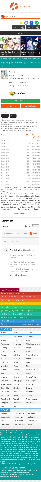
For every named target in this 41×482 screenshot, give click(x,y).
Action (3, 340)
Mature (3, 373)
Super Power (6, 395)
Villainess (17, 403)
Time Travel (5, 399)
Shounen (29, 388)
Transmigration (32, 399)
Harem (3, 358)
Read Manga (15, 433)
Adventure (5, 344)
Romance (29, 384)
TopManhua (19, 413)
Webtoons (30, 403)
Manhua (4, 369)
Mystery (4, 377)
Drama (3, 351)
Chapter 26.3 (5, 149)
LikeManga (5, 424)
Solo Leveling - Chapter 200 (14, 300)
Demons (16, 347)
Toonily (3, 421)
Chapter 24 (24, 54)
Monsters (29, 373)
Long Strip (5, 366)
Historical (4, 362)
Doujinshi (29, 347)
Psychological (31, 381)
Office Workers (31, 377)
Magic (15, 366)
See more (24, 271)
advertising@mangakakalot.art (10, 476)
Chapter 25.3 (5, 158)
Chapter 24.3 (5, 167)
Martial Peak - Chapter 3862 (14, 293)
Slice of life (5, 392)
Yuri (15, 406)
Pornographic (18, 381)
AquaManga (32, 421)
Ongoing (29, 336)
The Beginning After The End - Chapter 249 (19, 310)
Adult (28, 340)
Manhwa (16, 369)
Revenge (16, 384)
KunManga (19, 417)
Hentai (28, 358)
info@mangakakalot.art (21, 472)
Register (31, 27)
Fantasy (5, 116)
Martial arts (30, 369)
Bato (30, 424)
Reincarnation (6, 384)
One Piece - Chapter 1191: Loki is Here (18, 314)
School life (5, 388)
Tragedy (16, 399)
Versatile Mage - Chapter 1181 (15, 304)
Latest (15, 332)
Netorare (16, 377)
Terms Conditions (17, 431)
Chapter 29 (4, 54)
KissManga (32, 413)
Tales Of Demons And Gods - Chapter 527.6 (19, 297)
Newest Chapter (30, 106)
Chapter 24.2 (5, 170)
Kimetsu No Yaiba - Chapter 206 (15, 317)
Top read (29, 332)
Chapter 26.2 (5, 152)
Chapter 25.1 (5, 164)
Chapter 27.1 (5, 146)
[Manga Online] (20, 6)
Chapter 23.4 (5, 176)
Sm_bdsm (30, 392)
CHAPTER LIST (20, 101)
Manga (28, 366)
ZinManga (5, 413)
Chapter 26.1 (5, 155)
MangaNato (5, 417)
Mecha (16, 373)
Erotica (28, 351)
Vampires (4, 403)
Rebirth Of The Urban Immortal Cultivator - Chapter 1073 (22, 324)
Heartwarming (18, 358)
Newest (4, 332)
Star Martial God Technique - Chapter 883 (19, 321)
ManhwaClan (20, 424)
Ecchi (15, 351)
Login (15, 27)
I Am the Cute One (8, 52)
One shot (4, 381)
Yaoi (2, 406)
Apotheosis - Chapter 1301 (13, 307)
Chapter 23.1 (5, 182)
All (2, 336)
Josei (28, 362)
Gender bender (32, 355)
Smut (15, 392)
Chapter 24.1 (5, 173)
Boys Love (17, 344)
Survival (29, 395)
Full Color (17, 355)
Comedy (4, 347)
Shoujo (13, 116)
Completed (17, 336)
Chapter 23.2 (5, 179)
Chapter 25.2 (5, 161)
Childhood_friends (33, 344)
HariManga (19, 421)
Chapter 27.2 (5, 143)
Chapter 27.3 (5, 140)
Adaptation (17, 340)
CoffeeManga (33, 417)
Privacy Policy (5, 431)
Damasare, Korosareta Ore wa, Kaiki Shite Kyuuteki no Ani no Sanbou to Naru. (29, 52)
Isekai (15, 362)
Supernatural (18, 395)
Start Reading (11, 106)
